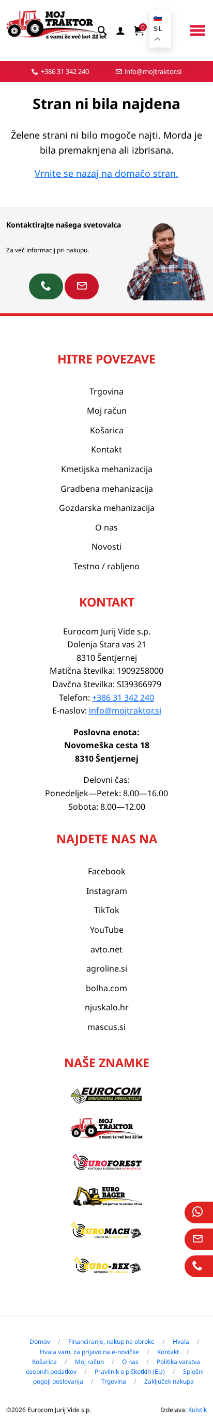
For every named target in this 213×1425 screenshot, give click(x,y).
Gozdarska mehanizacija (107, 507)
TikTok (106, 910)
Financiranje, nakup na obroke (111, 1341)
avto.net (106, 949)
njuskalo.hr (107, 1007)
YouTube (107, 929)
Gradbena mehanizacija (106, 488)
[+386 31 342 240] (46, 286)
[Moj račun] (121, 30)
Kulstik (197, 1409)
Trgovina (106, 391)
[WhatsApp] (199, 1212)
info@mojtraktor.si (153, 71)
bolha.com (106, 988)
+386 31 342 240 (65, 71)
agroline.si (106, 968)
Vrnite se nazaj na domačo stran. (106, 173)
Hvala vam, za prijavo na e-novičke (89, 1351)
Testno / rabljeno (106, 566)
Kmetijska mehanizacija (107, 469)
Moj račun (107, 410)
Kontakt (106, 449)
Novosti (106, 546)
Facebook (107, 871)
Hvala (181, 1341)
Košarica (107, 430)
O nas (106, 527)
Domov (39, 1341)
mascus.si (106, 1027)
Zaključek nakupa (169, 1381)
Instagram (106, 891)
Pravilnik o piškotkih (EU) (130, 1371)
